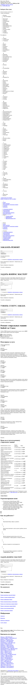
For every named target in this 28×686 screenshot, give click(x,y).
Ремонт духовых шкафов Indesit (8, 597)
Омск (2, 650)
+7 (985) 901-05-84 (13, 648)
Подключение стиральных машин (10, 204)
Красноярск (3, 647)
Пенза (2, 652)
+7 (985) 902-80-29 (7, 657)
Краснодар (3, 646)
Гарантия (5, 205)
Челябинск (3, 666)
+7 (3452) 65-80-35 (8, 662)
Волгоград (3, 640)
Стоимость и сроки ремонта (7, 338)
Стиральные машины (8, 209)
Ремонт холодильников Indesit (7, 608)
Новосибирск (4, 649)
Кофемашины (9, 217)
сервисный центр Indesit (12, 670)
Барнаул (2, 639)
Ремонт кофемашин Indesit (6, 599)
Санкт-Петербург (4, 638)
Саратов (2, 656)
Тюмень (2, 662)
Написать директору (5, 620)
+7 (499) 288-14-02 (6, 5)
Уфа (2, 664)
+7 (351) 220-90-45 (10, 666)
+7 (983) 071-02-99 (9, 663)
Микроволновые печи (11, 218)
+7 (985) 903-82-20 (9, 659)
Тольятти (3, 659)
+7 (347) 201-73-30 (7, 664)
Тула (2, 661)
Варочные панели (7, 213)
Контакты (5, 206)
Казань (2, 643)
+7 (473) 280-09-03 (9, 641)
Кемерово (3, 645)
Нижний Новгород (5, 648)
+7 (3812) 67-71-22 (7, 650)
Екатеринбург (4, 642)
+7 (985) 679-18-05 (8, 643)
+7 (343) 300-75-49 (11, 642)
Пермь (2, 653)
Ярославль (3, 667)
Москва (3, 625)
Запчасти (3, 616)
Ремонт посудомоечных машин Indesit (9, 603)
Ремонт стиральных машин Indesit (8, 606)
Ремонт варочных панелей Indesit (8, 595)
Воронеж (3, 641)
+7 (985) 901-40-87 (9, 640)
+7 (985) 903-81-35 (7, 661)
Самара (2, 655)
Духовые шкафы (9, 216)
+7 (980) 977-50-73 (7, 652)
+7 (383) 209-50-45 (11, 649)
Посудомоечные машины (8, 212)
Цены (4, 202)
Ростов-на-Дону (4, 654)
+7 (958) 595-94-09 (12, 654)
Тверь (2, 657)
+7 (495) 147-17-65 (8, 639)
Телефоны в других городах (7, 4)
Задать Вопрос (4, 495)
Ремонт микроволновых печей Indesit (9, 601)
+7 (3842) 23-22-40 (9, 645)
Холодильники (6, 210)
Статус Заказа (4, 622)
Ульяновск (3, 663)
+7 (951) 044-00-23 (8, 653)
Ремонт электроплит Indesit (7, 610)
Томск (2, 660)
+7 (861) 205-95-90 (10, 646)
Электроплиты (6, 211)
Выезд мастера (6, 203)
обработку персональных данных (15, 259)
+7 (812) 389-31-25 (12, 638)
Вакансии (3, 618)
